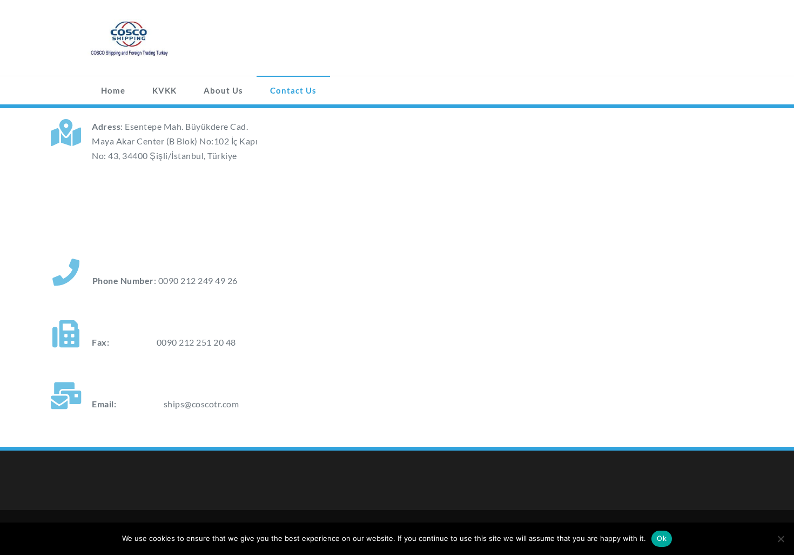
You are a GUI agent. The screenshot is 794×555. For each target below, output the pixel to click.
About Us (223, 90)
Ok (662, 538)
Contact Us (293, 90)
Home (113, 90)
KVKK (164, 90)
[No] (780, 538)
